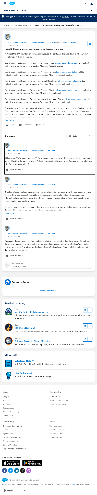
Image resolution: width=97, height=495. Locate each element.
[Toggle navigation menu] (92, 10)
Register (65, 16)
